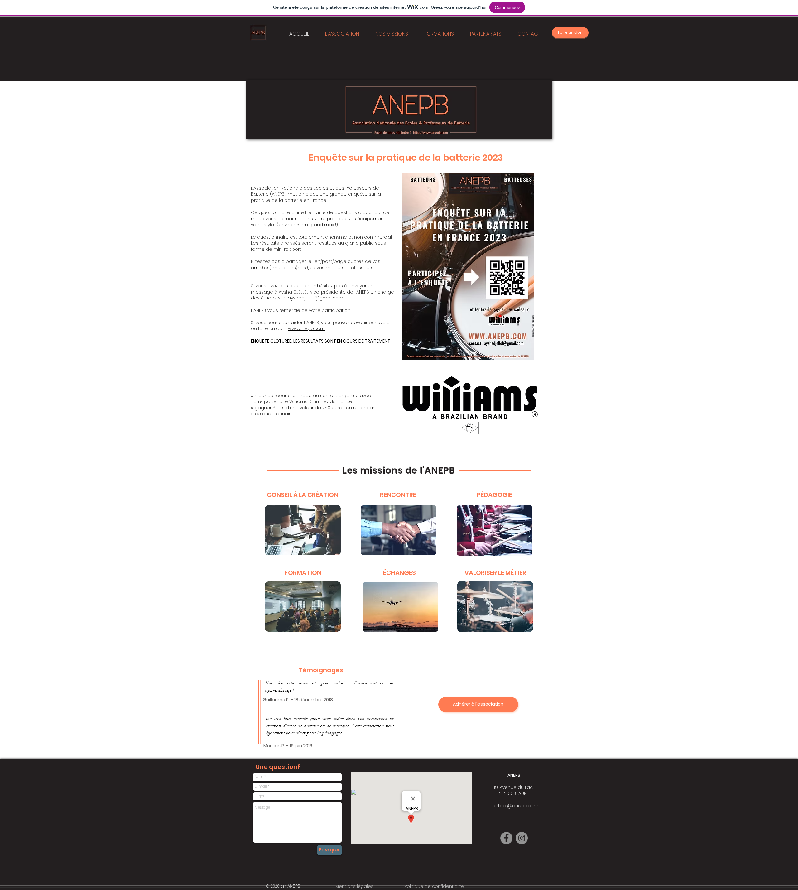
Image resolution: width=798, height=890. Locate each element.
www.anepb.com (306, 328)
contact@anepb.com (513, 806)
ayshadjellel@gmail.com (315, 298)
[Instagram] (522, 838)
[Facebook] (506, 838)
